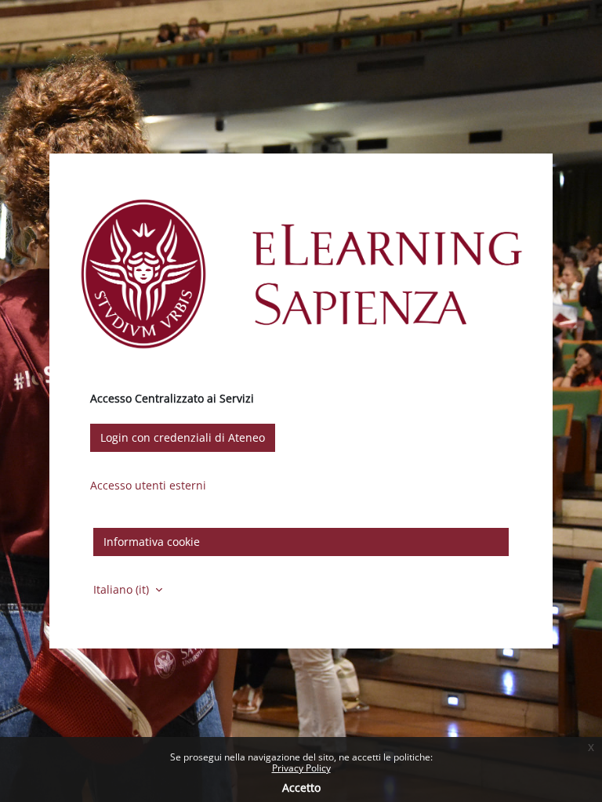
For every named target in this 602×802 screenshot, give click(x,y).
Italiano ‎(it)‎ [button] (122, 589)
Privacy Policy (301, 768)
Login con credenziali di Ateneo (182, 437)
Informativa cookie (151, 541)
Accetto (301, 787)
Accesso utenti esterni (148, 485)
